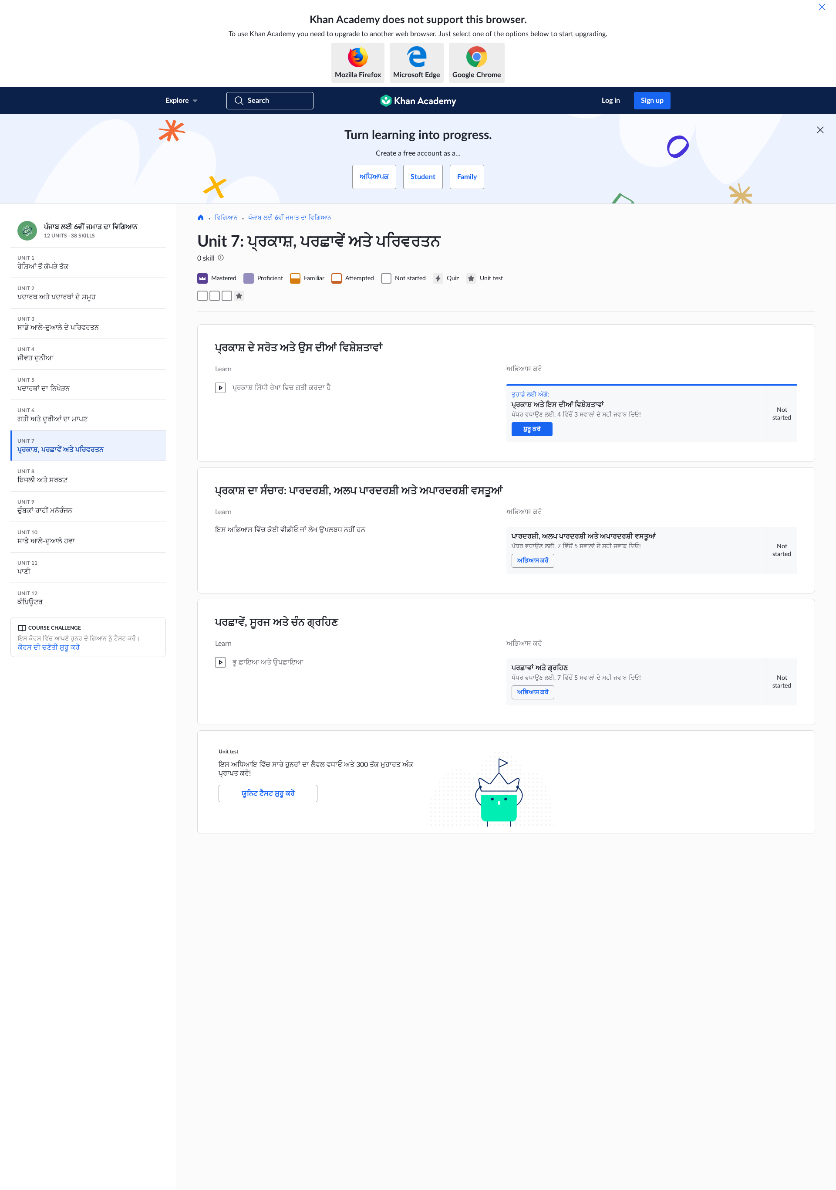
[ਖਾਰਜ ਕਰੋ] (822, 7)
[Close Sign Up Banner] (820, 130)
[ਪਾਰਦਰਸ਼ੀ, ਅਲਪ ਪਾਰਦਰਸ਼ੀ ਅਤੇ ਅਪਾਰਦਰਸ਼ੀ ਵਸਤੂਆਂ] (214, 296)
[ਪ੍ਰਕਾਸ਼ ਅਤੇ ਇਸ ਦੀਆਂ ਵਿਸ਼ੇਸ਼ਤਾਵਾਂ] (202, 296)
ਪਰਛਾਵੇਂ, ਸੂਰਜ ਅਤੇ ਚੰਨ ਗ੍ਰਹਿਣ (276, 622)
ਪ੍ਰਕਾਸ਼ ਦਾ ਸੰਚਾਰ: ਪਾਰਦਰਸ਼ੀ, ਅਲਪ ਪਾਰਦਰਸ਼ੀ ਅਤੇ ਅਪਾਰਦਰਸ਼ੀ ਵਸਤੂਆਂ (358, 491)
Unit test (228, 751)
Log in (611, 100)
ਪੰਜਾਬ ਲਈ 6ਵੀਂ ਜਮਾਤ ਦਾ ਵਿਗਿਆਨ (289, 218)
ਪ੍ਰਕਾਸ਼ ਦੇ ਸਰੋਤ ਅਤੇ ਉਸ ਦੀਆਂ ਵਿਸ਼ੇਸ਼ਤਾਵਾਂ (298, 348)
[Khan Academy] (418, 101)
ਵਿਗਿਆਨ (226, 218)
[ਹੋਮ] (200, 218)
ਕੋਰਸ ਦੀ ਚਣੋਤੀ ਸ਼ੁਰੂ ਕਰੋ (49, 647)
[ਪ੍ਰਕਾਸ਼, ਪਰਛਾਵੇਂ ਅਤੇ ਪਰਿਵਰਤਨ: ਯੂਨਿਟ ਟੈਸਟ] (239, 296)
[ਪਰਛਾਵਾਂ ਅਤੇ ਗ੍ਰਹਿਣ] (227, 296)
